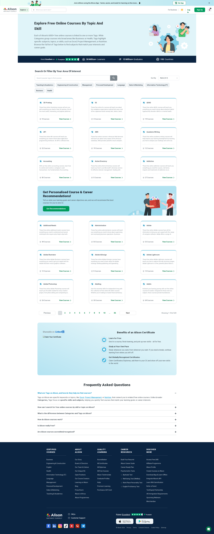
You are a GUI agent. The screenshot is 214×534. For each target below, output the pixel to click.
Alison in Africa (80, 494)
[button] (107, 393)
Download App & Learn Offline (156, 475)
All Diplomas (101, 467)
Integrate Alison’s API (153, 478)
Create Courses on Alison (155, 471)
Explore (23, 10)
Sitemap (163, 527)
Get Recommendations (56, 209)
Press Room (79, 490)
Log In (188, 10)
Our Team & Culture (82, 467)
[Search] (34, 10)
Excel (82, 397)
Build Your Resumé (127, 459)
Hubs (99, 482)
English (48, 467)
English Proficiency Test (131, 486)
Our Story (78, 459)
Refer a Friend (151, 486)
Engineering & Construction (68, 85)
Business (39, 91)
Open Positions (80, 475)
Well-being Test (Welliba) (131, 479)
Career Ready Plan (127, 467)
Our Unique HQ (80, 471)
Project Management (93, 397)
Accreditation (102, 459)
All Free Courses (103, 471)
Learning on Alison (81, 482)
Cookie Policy (155, 527)
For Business (172, 10)
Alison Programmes (82, 497)
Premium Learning (103, 486)
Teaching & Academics (44, 85)
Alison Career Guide (128, 463)
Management (87, 85)
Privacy (129, 527)
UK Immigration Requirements (157, 494)
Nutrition (107, 397)
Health (49, 91)
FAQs (73, 514)
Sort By (153, 78)
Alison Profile (151, 467)
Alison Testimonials (104, 475)
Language (121, 85)
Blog (76, 486)
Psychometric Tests (128, 471)
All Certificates (102, 463)
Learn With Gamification (154, 482)
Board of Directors (81, 463)
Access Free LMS (152, 459)
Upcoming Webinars (153, 497)
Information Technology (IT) (157, 85)
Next (128, 313)
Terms (135, 527)
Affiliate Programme (153, 463)
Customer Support (78, 518)
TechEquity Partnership (154, 490)
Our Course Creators (82, 478)
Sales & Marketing (136, 85)
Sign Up (200, 10)
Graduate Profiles (103, 478)
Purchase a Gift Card (104, 490)
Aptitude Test (127, 475)
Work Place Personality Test (132, 482)
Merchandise (151, 501)
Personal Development (104, 85)
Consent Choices (144, 527)
